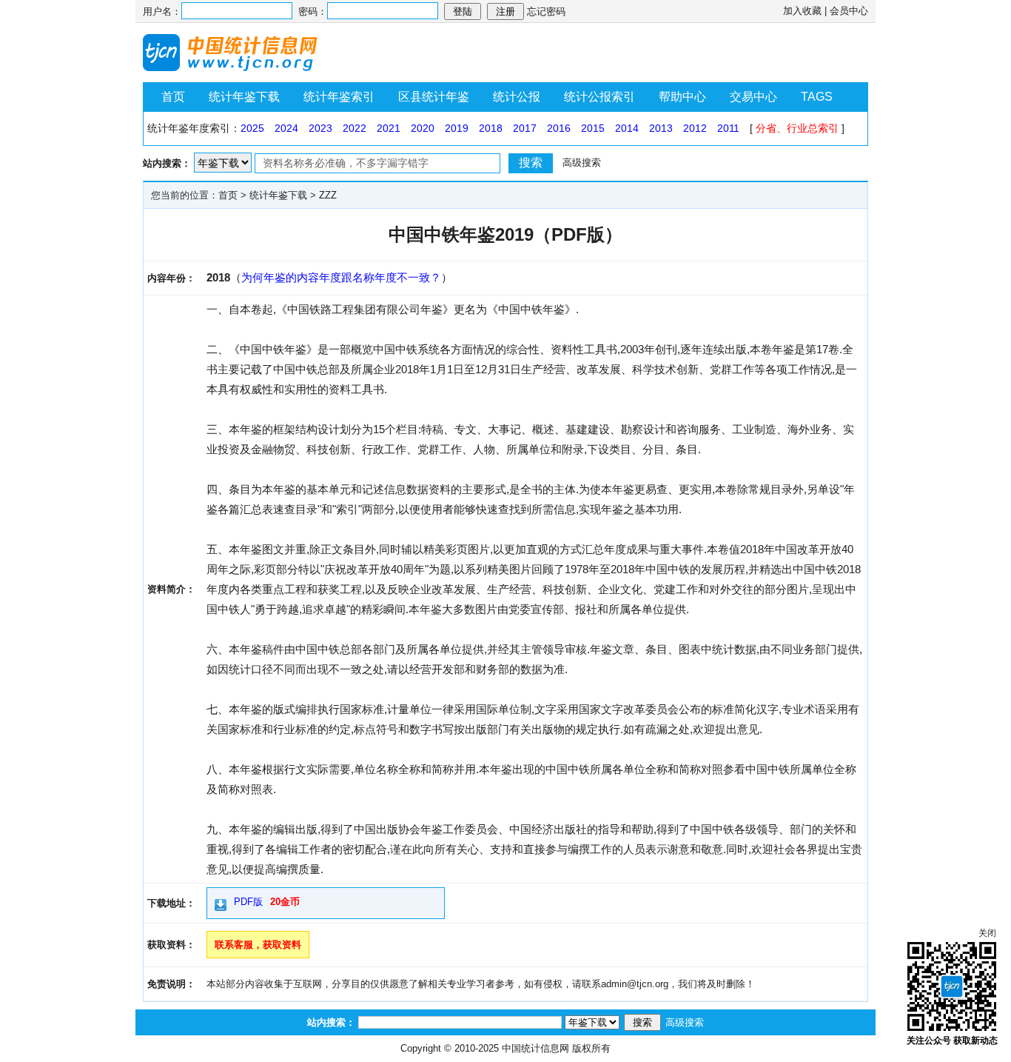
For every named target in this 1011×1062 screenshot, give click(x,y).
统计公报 (516, 96)
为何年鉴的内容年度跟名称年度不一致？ (341, 277)
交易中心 (753, 96)
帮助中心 (682, 96)
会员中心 (849, 10)
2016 (559, 128)
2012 (695, 128)
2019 (456, 128)
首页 (173, 96)
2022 (354, 128)
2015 (593, 128)
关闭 (987, 933)
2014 (627, 128)
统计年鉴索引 (338, 96)
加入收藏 (802, 10)
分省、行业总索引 (797, 128)
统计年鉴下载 (244, 96)
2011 (728, 128)
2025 (252, 128)
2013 (661, 128)
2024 (286, 128)
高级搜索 (581, 162)
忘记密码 (546, 11)
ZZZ (328, 195)
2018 (491, 128)
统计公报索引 (599, 96)
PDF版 (248, 901)
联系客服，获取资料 (258, 944)
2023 (320, 128)
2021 (388, 128)
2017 (525, 128)
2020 (422, 128)
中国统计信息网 (535, 1048)
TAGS (817, 96)
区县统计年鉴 (433, 96)
